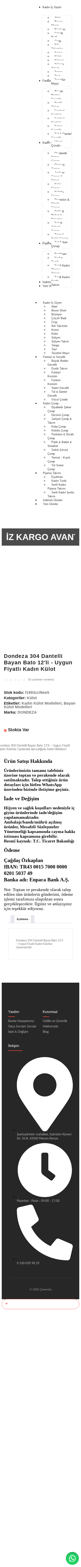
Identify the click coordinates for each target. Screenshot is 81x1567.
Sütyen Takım (60, 341)
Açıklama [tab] (22, 919)
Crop (54, 322)
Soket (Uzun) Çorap (58, 451)
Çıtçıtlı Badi (58, 318)
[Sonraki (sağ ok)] (73, 783)
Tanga (55, 345)
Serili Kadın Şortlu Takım (61, 494)
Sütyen (55, 337)
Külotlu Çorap (59, 430)
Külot (54, 333)
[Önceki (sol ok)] (7, 783)
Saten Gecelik (60, 387)
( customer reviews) (41, 679)
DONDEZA (27, 712)
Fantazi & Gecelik (54, 357)
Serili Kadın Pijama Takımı (57, 486)
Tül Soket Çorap (56, 467)
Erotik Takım (59, 368)
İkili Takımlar (59, 326)
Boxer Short (58, 310)
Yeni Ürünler (50, 504)
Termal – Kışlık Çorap (59, 459)
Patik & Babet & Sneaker (60, 444)
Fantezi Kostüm (54, 382)
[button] (72, 1558)
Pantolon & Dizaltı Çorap (61, 436)
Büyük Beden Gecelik (58, 362)
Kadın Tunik (59, 480)
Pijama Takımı (52, 473)
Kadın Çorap (51, 403)
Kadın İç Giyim (52, 302)
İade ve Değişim (21, 798)
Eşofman (57, 477)
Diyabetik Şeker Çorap (59, 409)
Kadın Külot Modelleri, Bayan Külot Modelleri (39, 705)
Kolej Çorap (58, 426)
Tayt (54, 349)
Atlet (54, 306)
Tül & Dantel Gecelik (57, 393)
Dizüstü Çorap (60, 415)
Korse (55, 329)
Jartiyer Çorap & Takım (60, 420)
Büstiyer (56, 314)
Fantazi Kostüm (54, 374)
